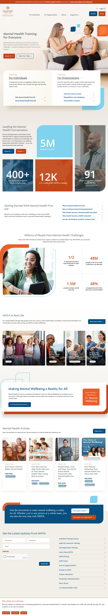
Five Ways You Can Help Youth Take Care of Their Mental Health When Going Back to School (40, 471)
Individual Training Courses (69, 539)
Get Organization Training (68, 548)
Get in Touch (63, 583)
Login (101, 8)
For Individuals (18, 77)
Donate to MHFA (65, 570)
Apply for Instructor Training (69, 543)
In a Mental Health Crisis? (68, 588)
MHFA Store (63, 561)
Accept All (6, 613)
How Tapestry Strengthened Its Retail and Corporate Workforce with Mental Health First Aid (54, 353)
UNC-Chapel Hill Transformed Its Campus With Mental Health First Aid (74, 354)
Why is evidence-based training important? (77, 209)
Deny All (23, 613)
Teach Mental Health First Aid (25, 101)
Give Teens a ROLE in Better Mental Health (14, 468)
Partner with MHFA (66, 574)
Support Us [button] (74, 15)
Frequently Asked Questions (69, 579)
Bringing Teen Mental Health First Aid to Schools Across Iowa (96, 355)
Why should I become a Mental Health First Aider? (79, 212)
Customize (15, 613)
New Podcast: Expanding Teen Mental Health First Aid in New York (92, 470)
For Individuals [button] (34, 15)
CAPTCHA (6, 551)
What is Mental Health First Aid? (73, 206)
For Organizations (68, 77)
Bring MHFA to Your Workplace (74, 97)
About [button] (63, 15)
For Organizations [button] (50, 15)
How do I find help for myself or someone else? (78, 219)
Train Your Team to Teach (72, 94)
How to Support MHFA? (67, 566)
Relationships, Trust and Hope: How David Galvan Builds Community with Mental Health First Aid (67, 473)
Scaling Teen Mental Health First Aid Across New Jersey (14, 357)
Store (102, 14)
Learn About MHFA (66, 552)
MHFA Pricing (64, 557)
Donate (93, 14)
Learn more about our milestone (81, 2)
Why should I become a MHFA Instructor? (76, 216)
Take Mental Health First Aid (25, 97)
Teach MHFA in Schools (72, 101)
